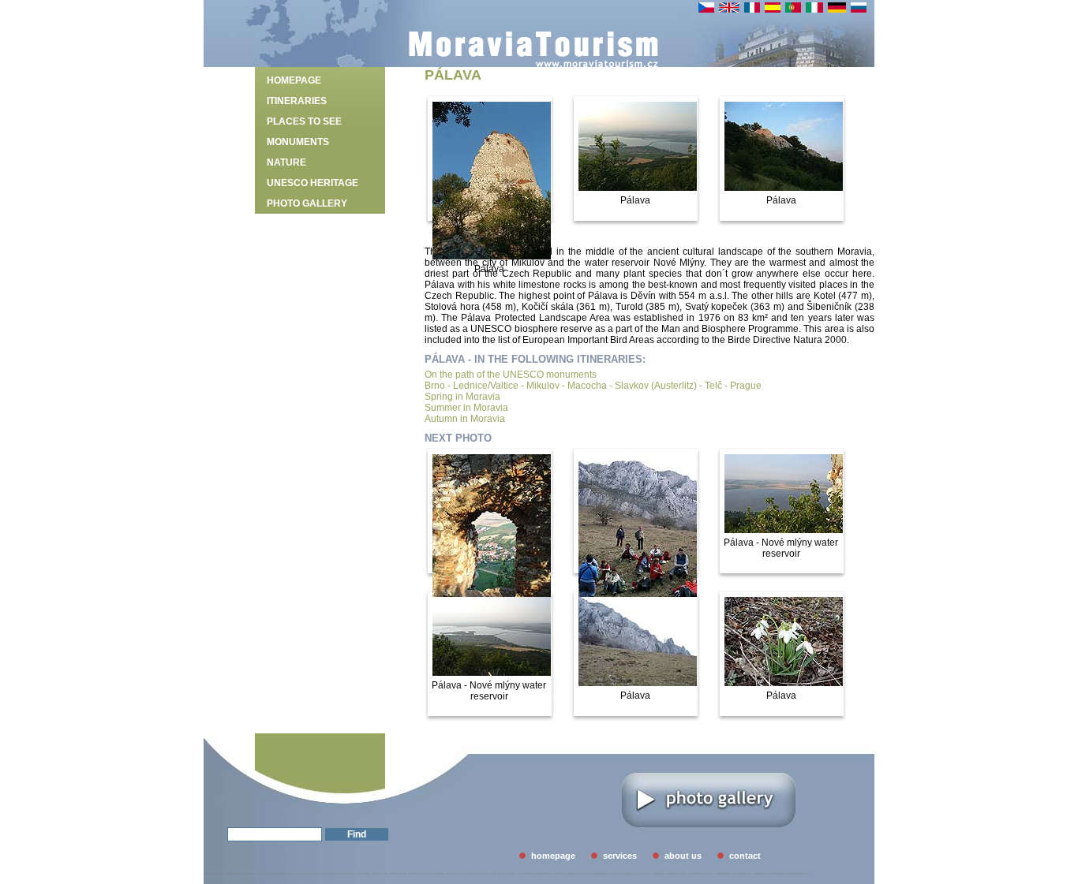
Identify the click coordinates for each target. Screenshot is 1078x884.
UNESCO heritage (312, 182)
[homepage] (533, 61)
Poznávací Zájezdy (701, 873)
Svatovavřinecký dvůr (482, 873)
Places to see (304, 121)
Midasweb (210, 873)
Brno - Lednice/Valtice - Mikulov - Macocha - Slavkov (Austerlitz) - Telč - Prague (593, 385)
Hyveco (318, 873)
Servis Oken (525, 873)
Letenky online (677, 873)
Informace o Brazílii (623, 873)
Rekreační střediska (231, 873)
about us (683, 855)
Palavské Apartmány (357, 873)
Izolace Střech (255, 873)
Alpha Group (543, 873)
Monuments (298, 141)
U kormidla (304, 873)
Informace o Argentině (651, 873)
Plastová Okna (435, 873)
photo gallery (307, 203)
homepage (294, 80)
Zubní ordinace (456, 873)
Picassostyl (416, 873)
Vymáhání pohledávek (281, 873)
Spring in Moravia (462, 396)
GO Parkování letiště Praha (771, 873)
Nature (286, 162)
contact (745, 855)
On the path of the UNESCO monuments (511, 374)
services (620, 855)
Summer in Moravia (466, 407)
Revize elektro (507, 873)
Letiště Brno (723, 873)
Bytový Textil (333, 873)
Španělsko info (799, 873)
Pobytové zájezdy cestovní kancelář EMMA (580, 873)
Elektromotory (397, 873)
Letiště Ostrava (742, 873)
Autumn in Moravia (465, 418)
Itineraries (297, 100)
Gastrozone (379, 873)
